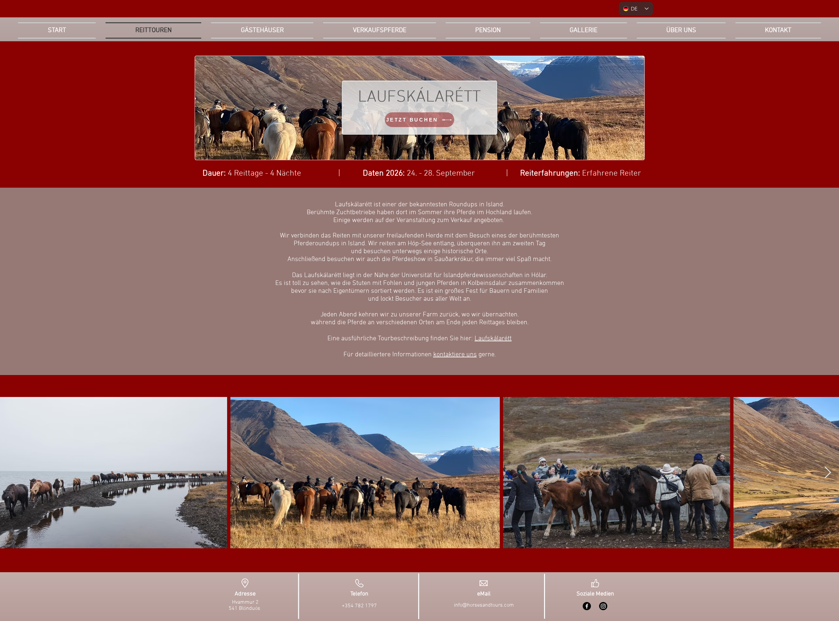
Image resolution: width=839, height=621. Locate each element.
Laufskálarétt (493, 339)
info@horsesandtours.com (484, 605)
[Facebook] (587, 606)
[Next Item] (827, 472)
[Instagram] (603, 606)
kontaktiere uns (455, 355)
